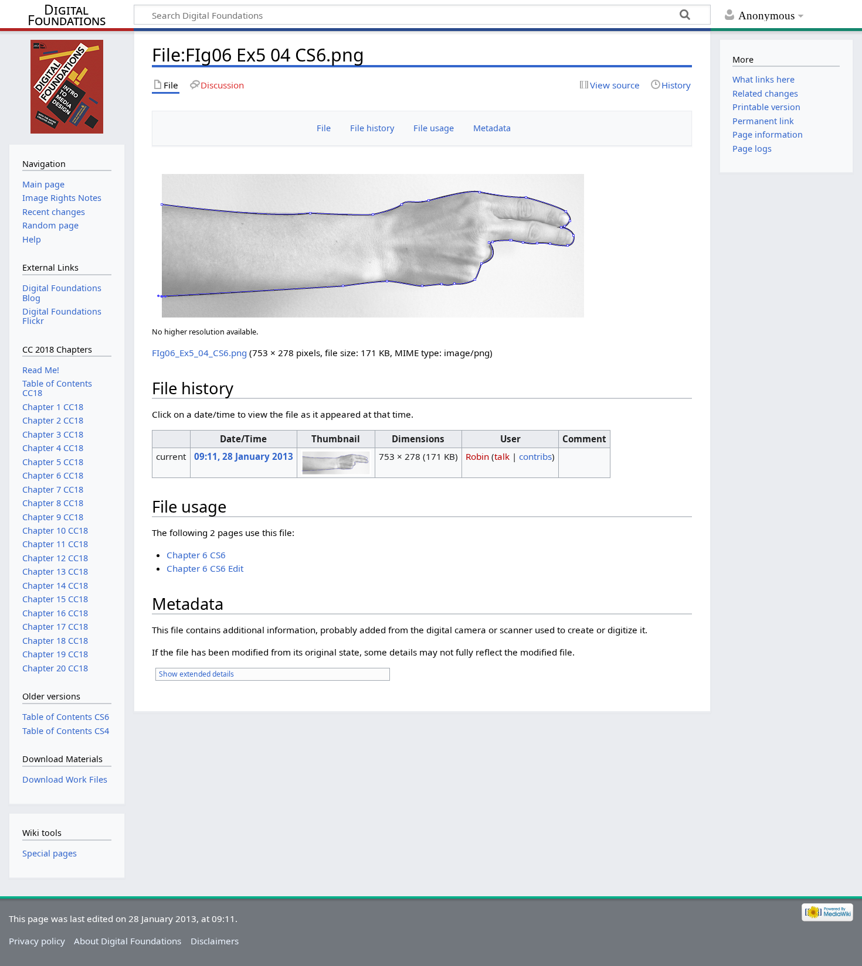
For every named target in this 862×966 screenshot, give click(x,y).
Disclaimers (215, 941)
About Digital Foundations (127, 941)
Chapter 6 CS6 (196, 555)
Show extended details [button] (196, 674)
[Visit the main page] (67, 86)
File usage (433, 128)
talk (502, 456)
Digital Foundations (67, 15)
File (324, 128)
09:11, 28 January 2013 (243, 456)
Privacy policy (37, 941)
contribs (535, 456)
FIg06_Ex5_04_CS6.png (199, 353)
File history (372, 128)
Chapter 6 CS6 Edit (205, 568)
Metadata (492, 128)
